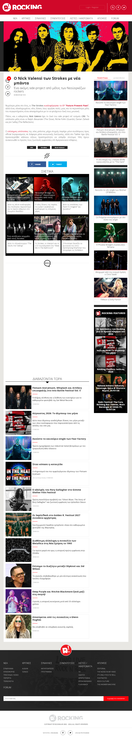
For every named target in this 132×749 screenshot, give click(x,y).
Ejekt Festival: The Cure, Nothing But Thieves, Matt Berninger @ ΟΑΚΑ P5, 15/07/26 (111, 406)
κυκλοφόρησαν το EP (66, 105)
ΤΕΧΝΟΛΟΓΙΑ (9, 681)
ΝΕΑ (15, 18)
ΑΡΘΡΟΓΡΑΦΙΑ (84, 678)
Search (112, 7)
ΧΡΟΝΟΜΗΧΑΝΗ (85, 681)
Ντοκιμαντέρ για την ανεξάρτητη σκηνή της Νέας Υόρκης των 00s (46, 236)
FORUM (115, 18)
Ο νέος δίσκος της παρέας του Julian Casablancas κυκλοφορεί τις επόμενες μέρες (46, 207)
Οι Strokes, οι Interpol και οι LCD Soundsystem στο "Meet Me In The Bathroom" (47, 245)
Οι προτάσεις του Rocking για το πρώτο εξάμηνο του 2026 (110, 331)
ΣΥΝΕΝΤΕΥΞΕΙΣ (57, 18)
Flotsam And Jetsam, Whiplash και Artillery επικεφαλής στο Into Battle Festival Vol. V (110, 132)
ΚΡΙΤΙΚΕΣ (26, 18)
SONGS (25, 672)
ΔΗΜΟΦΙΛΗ (119, 78)
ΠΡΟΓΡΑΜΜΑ (46, 672)
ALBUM (25, 668)
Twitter (124, 7)
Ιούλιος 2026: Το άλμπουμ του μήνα (111, 351)
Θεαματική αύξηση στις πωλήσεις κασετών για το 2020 (19, 197)
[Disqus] (47, 294)
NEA (6, 663)
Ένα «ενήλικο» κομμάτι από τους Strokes (18, 237)
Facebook (118, 7)
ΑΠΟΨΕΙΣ (102, 18)
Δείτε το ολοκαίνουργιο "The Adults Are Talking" (19, 244)
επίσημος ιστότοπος (18, 131)
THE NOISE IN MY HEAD (106, 672)
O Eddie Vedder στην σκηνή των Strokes (72, 198)
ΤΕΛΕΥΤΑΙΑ (102, 78)
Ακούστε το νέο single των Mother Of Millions (110, 191)
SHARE (38, 164)
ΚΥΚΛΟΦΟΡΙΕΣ (9, 672)
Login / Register (92, 7)
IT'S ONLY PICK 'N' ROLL (106, 675)
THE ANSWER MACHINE (106, 684)
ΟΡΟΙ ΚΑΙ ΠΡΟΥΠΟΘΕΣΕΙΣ (82, 733)
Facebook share (7, 87)
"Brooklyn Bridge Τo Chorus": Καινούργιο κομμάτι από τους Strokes (45, 196)
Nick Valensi (59, 148)
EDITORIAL (101, 668)
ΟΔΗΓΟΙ (81, 675)
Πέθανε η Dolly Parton (110, 299)
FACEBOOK (63, 732)
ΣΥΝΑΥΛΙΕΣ (40, 18)
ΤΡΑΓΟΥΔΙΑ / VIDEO (11, 675)
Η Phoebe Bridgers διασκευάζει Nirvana (110, 245)
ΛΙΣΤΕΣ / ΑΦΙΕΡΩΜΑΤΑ (81, 18)
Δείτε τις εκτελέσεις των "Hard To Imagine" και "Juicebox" (72, 206)
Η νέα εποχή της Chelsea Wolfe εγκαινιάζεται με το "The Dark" (110, 160)
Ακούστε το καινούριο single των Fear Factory (111, 103)
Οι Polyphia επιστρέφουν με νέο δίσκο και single (110, 218)
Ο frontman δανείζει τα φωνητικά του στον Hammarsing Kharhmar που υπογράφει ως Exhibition (74, 246)
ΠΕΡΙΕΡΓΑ (7, 678)
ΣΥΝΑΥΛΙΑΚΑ (8, 668)
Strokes (44, 148)
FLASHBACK (83, 684)
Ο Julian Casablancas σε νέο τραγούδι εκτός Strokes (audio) (73, 236)
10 (79, 672)
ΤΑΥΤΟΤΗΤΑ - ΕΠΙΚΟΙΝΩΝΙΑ (50, 733)
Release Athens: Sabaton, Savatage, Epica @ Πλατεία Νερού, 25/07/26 (110, 388)
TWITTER (70, 732)
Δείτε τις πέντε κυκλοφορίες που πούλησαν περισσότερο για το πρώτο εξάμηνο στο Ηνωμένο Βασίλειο (19, 207)
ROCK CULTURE (103, 681)
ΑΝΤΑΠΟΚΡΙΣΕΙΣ (47, 668)
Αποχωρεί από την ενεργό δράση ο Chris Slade (110, 273)
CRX (31, 148)
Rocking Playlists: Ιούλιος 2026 (110, 370)
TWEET (59, 164)
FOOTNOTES (102, 678)
